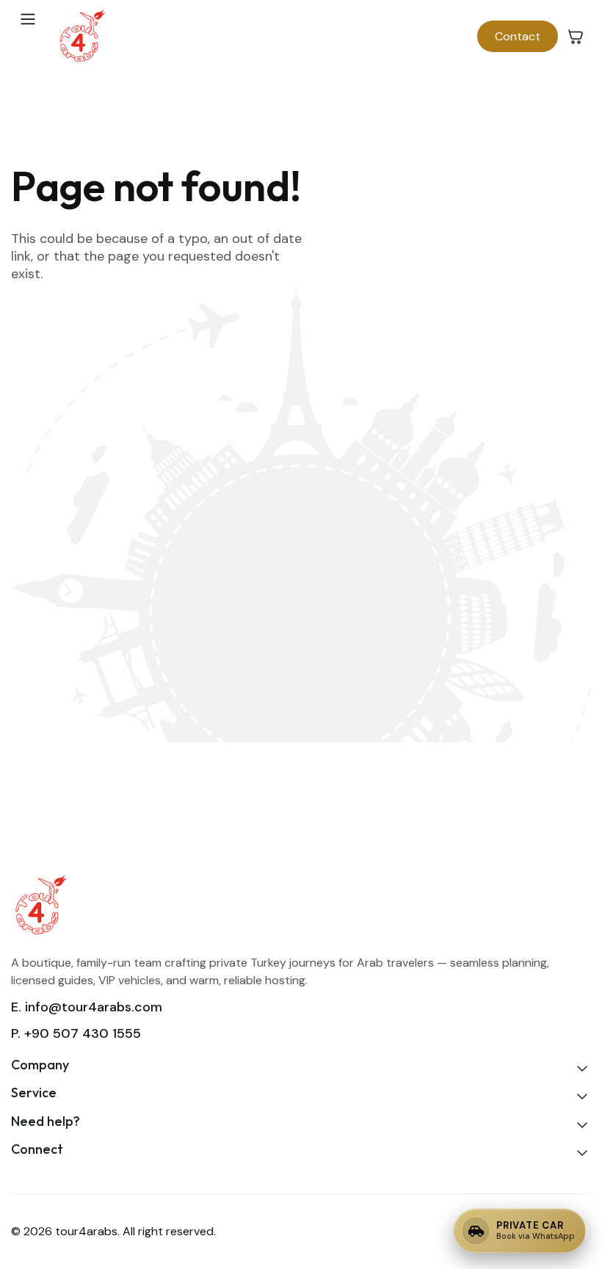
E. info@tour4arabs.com (86, 1007)
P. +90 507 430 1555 (76, 1033)
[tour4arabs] (82, 36)
